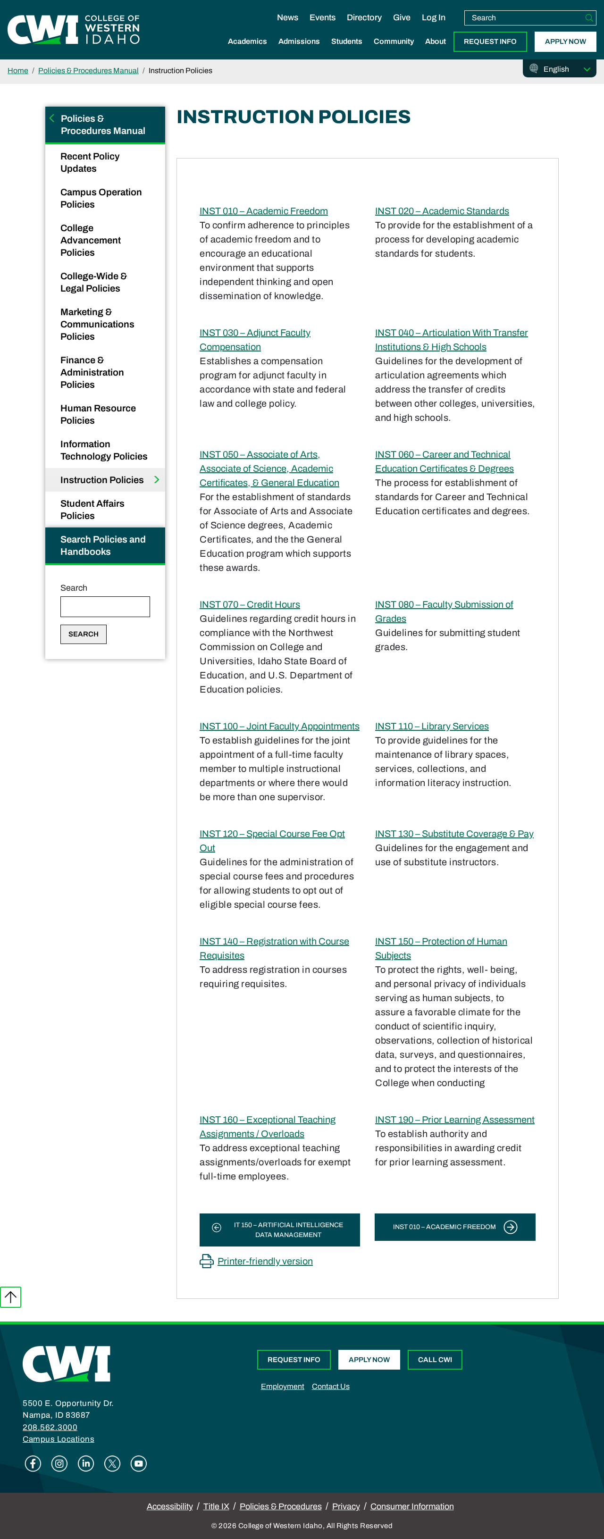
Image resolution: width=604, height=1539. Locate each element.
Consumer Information (412, 1506)
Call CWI (435, 1359)
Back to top (10, 1297)
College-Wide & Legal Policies (93, 282)
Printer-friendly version (265, 1261)
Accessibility (170, 1506)
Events (323, 17)
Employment (282, 1386)
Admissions (299, 41)
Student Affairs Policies (92, 509)
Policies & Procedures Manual (88, 71)
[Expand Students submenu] (346, 51)
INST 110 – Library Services (432, 726)
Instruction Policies (103, 480)
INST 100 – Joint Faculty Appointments (280, 726)
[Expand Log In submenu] (433, 27)
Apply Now (565, 41)
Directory (364, 17)
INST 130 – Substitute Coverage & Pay (454, 833)
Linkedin (86, 1463)
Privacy (346, 1506)
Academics (247, 41)
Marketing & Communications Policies (97, 324)
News (287, 17)
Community (394, 41)
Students (346, 41)
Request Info (490, 41)
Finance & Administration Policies (92, 372)
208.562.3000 (50, 1427)
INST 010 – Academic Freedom (264, 211)
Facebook (33, 1463)
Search (73, 588)
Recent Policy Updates (90, 162)
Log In (433, 17)
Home (18, 71)
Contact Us (331, 1386)
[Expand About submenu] (435, 51)
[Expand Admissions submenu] (299, 51)
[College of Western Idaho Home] (74, 29)
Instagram (59, 1463)
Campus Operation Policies (101, 198)
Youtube (138, 1463)
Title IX (216, 1506)
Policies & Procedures (281, 1506)
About (435, 41)
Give (402, 17)
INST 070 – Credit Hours (250, 604)
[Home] (66, 1363)
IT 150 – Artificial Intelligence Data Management (288, 1229)
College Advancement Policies (90, 240)
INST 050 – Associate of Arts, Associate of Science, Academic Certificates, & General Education (269, 468)
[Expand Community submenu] (394, 51)
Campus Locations (58, 1439)
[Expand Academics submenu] (247, 51)
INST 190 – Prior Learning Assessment (455, 1119)
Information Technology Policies (105, 450)
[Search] (589, 18)
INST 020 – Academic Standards (442, 211)
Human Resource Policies (98, 414)
